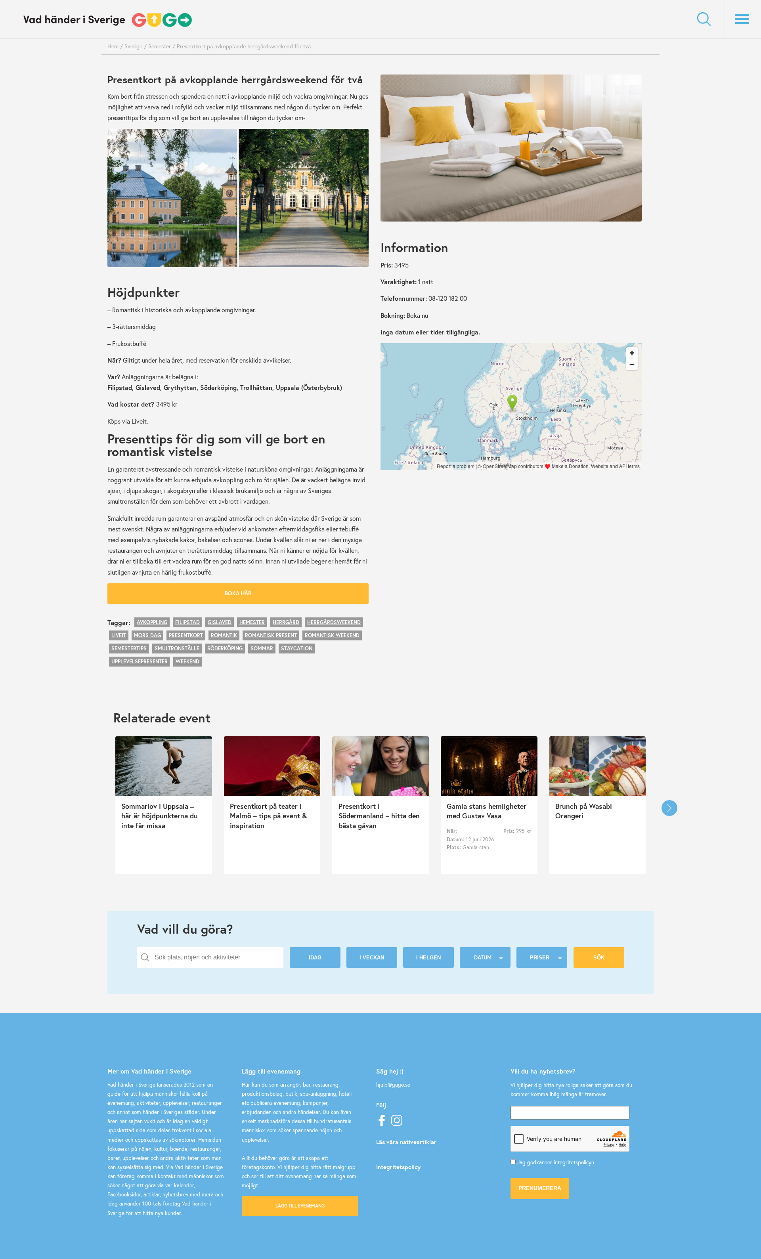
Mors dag (147, 635)
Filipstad (187, 622)
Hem (113, 46)
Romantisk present (271, 635)
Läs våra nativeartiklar (406, 1142)
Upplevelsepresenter (139, 661)
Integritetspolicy (398, 1167)
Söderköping (225, 648)
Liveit (118, 635)
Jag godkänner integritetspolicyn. (556, 1162)
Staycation (296, 648)
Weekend (187, 661)
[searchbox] (216, 957)
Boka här (238, 593)
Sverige (133, 46)
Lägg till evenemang (300, 1206)
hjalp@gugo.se (393, 1084)
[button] (669, 808)
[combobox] (210, 957)
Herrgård (286, 622)
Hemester (252, 622)
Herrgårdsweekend (334, 622)
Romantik (224, 635)
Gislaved (219, 622)
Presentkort (186, 635)
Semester (159, 46)
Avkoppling (152, 622)
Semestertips (129, 648)
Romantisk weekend (332, 635)
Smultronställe (177, 648)
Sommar (261, 648)
